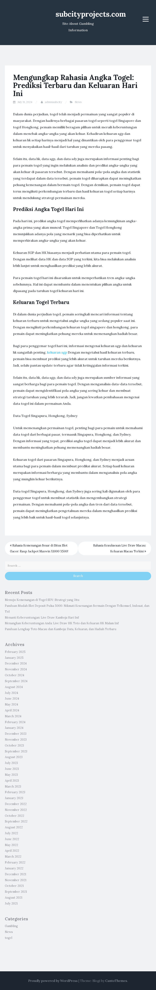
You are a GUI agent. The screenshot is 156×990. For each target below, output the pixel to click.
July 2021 (11, 903)
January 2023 (14, 798)
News (78, 102)
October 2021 (14, 886)
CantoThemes (116, 981)
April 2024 (12, 710)
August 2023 (14, 757)
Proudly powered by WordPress (53, 981)
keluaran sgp (57, 352)
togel (8, 938)
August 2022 (14, 827)
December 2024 (16, 663)
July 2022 (11, 833)
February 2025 (15, 652)
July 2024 (11, 693)
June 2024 (12, 698)
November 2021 (15, 880)
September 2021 (16, 892)
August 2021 (13, 897)
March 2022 (13, 856)
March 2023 (13, 786)
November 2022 (16, 810)
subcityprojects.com (91, 14)
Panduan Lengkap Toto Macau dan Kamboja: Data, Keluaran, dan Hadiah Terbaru (60, 629)
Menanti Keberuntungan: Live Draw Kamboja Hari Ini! (42, 617)
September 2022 (16, 821)
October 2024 (14, 675)
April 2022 (12, 851)
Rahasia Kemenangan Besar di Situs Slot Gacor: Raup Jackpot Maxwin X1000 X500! (39, 548)
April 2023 (12, 780)
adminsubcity (53, 102)
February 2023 (15, 792)
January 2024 (14, 728)
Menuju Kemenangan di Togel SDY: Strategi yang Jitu (42, 600)
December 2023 (15, 734)
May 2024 (11, 704)
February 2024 (15, 722)
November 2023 (16, 739)
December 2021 (15, 874)
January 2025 (14, 658)
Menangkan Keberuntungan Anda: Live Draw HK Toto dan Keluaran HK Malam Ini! (62, 623)
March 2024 (13, 716)
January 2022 (14, 868)
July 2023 (11, 763)
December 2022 (16, 804)
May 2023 (11, 775)
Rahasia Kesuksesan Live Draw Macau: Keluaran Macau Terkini (119, 548)
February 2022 (15, 862)
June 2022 (12, 839)
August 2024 (14, 687)
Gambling (11, 926)
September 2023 (16, 751)
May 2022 (11, 845)
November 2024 (16, 669)
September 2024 (16, 681)
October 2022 (14, 816)
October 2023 (14, 745)
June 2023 (12, 769)
